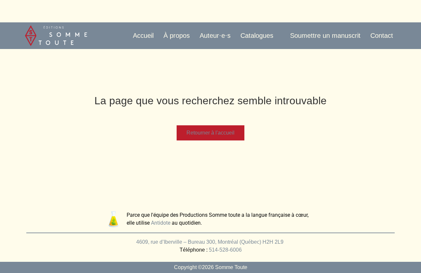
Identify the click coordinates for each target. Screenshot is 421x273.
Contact (381, 35)
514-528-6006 (225, 250)
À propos (176, 35)
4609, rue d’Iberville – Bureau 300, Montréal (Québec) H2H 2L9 (210, 242)
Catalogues (256, 35)
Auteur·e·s (215, 35)
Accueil (143, 35)
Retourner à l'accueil (210, 133)
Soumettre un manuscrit (325, 35)
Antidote (160, 223)
